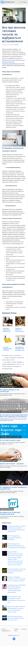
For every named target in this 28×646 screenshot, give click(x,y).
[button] (20, 2)
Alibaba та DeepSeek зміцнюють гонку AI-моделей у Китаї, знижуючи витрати (16, 579)
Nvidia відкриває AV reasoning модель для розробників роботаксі (17, 570)
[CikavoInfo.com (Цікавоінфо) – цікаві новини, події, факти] (7, 2)
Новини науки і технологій (12, 355)
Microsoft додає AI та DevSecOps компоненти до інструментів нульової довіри (17, 545)
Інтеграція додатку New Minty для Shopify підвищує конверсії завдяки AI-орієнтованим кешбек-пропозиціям (17, 588)
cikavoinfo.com (16, 635)
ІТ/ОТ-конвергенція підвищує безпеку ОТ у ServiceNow (14, 537)
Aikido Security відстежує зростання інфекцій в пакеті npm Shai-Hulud (16, 618)
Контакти (24, 629)
